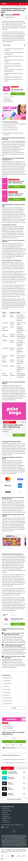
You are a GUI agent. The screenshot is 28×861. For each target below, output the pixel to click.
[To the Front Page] (20, 3)
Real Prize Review (7, 680)
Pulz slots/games (6, 172)
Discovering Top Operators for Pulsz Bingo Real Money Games (14, 70)
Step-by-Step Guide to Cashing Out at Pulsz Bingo (14, 57)
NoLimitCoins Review (8, 700)
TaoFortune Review (7, 697)
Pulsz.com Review (7, 689)
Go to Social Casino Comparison (14, 799)
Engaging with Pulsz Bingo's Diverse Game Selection (14, 74)
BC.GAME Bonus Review (6, 818)
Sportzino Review (7, 692)
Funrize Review (7, 695)
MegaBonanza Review (8, 677)
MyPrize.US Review (11, 778)
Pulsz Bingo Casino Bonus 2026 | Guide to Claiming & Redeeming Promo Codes (15, 762)
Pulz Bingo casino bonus (20, 393)
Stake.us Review (11, 783)
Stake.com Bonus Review (7, 810)
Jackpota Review (11, 794)
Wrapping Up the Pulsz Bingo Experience (13, 77)
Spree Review (6, 686)
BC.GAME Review (5, 816)
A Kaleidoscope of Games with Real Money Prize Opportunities (14, 53)
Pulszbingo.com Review (11, 6)
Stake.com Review (5, 808)
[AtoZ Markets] (6, 4)
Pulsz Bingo (14, 27)
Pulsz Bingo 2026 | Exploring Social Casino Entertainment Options (15, 759)
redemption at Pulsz (21, 141)
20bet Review (4, 820)
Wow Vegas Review (7, 683)
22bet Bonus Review (6, 814)
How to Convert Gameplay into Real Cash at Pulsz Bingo (14, 49)
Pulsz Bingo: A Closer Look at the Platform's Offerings (14, 60)
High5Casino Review (8, 703)
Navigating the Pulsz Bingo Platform (12, 63)
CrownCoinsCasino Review (13, 773)
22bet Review (4, 812)
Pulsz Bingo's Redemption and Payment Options (13, 66)
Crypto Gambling (3, 6)
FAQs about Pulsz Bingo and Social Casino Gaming (14, 80)
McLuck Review (11, 789)
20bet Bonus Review (6, 822)
